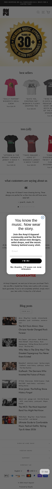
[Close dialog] (42, 217)
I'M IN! (26, 261)
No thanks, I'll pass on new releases (26, 268)
